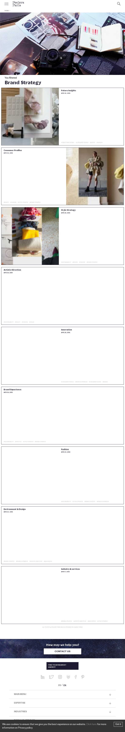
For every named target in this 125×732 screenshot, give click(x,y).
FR (59, 685)
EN (64, 685)
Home (7, 11)
